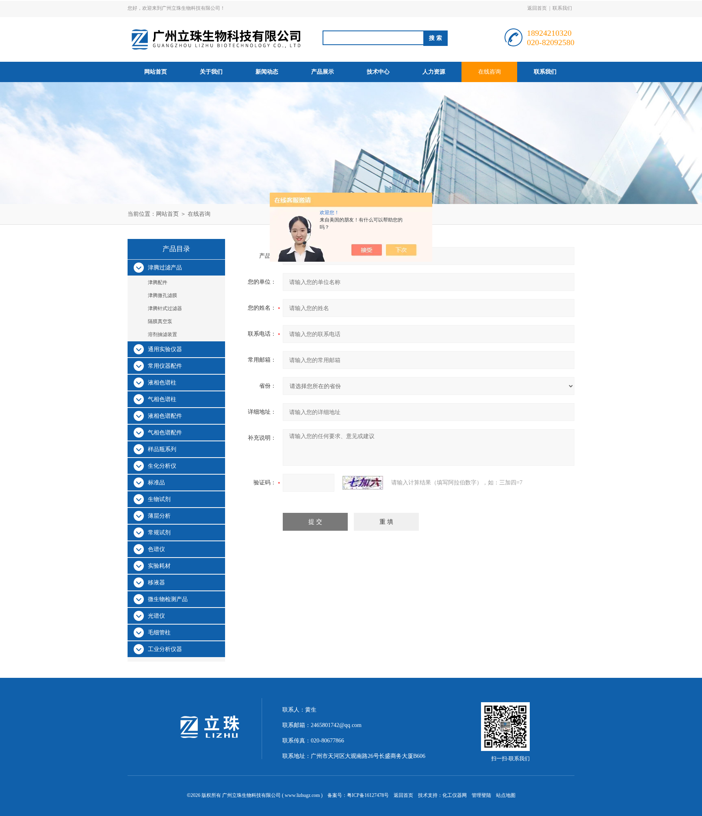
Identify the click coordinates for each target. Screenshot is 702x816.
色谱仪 (156, 549)
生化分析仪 (162, 466)
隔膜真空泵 (160, 321)
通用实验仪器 (165, 349)
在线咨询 (489, 72)
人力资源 (433, 72)
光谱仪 (156, 616)
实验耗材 (159, 566)
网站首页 (155, 72)
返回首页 (537, 8)
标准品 (156, 483)
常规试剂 (159, 533)
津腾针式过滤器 (165, 308)
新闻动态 (267, 72)
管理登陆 (481, 795)
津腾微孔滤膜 (162, 295)
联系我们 (562, 8)
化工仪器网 (454, 795)
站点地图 (506, 795)
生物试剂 (159, 499)
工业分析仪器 (165, 649)
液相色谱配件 (165, 416)
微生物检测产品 (168, 599)
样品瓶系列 (162, 449)
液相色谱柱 (162, 383)
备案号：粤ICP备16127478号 (358, 795)
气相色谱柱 (162, 399)
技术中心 (378, 72)
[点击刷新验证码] (362, 483)
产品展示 (322, 72)
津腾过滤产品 (165, 268)
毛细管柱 (159, 632)
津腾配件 (157, 282)
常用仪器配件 (165, 366)
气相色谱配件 (165, 433)
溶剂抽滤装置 (162, 334)
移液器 (156, 582)
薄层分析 (159, 516)
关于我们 (211, 72)
